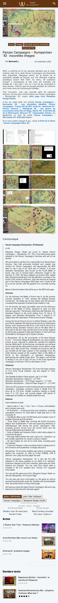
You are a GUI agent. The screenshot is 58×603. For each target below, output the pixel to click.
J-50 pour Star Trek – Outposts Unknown (21, 525)
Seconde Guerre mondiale (37, 44)
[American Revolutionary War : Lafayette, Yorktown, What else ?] (9, 594)
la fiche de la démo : (29, 122)
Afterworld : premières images (16, 551)
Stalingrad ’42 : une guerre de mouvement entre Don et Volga (29, 109)
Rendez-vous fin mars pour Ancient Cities (15, 512)
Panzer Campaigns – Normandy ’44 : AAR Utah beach (29, 116)
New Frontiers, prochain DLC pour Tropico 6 (42, 512)
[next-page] (42, 563)
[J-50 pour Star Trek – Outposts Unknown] (48, 528)
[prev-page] (16, 563)
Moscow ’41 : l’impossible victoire (36, 113)
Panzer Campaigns (12, 500)
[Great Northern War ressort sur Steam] (48, 541)
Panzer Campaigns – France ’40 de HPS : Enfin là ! (29, 105)
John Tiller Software (32, 496)
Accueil (21, 505)
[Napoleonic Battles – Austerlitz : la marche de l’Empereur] (9, 581)
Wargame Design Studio (34, 500)
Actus (11, 44)
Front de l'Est (29, 48)
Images (19, 44)
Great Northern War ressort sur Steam (20, 538)
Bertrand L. (14, 61)
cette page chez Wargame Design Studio (29, 97)
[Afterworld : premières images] (48, 554)
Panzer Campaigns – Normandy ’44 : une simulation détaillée (29, 103)
